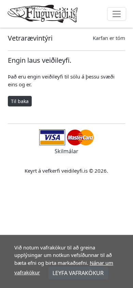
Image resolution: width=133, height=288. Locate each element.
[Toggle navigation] (116, 14)
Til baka (20, 101)
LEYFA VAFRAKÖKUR (78, 273)
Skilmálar (66, 151)
